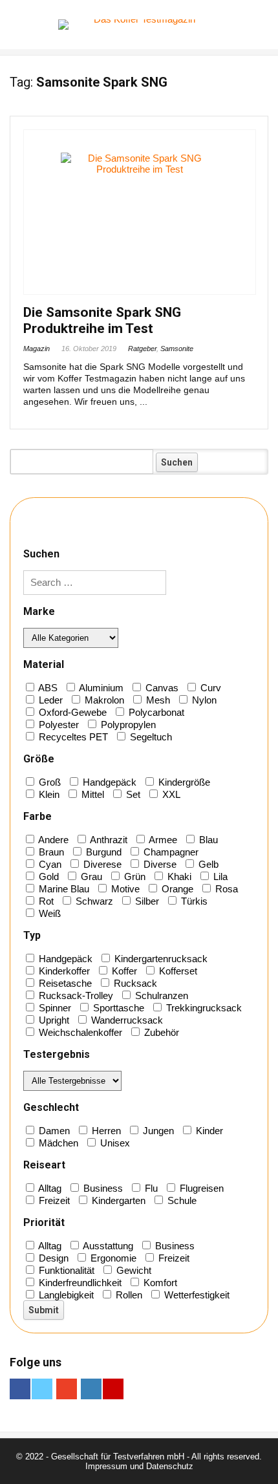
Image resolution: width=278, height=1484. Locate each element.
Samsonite (176, 348)
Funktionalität (65, 1270)
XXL (170, 794)
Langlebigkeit (65, 1294)
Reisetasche (64, 983)
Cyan (48, 864)
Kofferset (176, 970)
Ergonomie (112, 1258)
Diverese (101, 864)
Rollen (127, 1294)
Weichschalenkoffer (79, 1032)
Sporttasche (117, 1007)
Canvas (160, 687)
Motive (124, 888)
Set (131, 794)
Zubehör (160, 1032)
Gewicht (132, 1270)
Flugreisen (200, 1188)
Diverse (158, 864)
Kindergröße (183, 782)
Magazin (36, 348)
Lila (219, 876)
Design (52, 1258)
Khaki (178, 876)
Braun (50, 851)
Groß (48, 782)
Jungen (157, 1130)
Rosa (225, 888)
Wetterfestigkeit (196, 1294)
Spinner (53, 1007)
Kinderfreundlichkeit (79, 1282)
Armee (162, 839)
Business (102, 1188)
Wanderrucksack (126, 1020)
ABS (47, 687)
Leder (49, 699)
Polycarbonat (155, 712)
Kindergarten (117, 1200)
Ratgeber (142, 348)
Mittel (91, 794)
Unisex (114, 1142)
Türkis (193, 901)
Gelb (207, 864)
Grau (90, 876)
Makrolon (103, 699)
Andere (52, 839)
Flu (150, 1188)
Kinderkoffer (63, 970)
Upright (52, 1020)
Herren (105, 1130)
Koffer (123, 970)
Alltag (48, 1188)
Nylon (203, 699)
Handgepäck (108, 782)
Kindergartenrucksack (160, 958)
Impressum (106, 1466)
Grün (133, 876)
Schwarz (93, 901)
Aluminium (100, 687)
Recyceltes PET (72, 736)
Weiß (48, 913)
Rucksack (134, 983)
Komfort (159, 1282)
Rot (45, 901)
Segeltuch (149, 736)
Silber (146, 901)
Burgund (102, 851)
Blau (207, 839)
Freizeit (53, 1200)
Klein (47, 794)
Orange (176, 888)
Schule (181, 1200)
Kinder (208, 1130)
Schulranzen (160, 995)
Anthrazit (107, 839)
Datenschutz (169, 1466)
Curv (209, 687)
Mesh (157, 699)
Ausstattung (107, 1245)
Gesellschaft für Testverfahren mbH (117, 1456)
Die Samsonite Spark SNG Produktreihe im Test (102, 320)
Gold (47, 876)
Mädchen (57, 1142)
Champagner (169, 851)
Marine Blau (62, 888)
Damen (53, 1130)
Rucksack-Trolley (74, 995)
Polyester (57, 724)
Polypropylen (127, 724)
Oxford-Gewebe (71, 712)
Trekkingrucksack (203, 1007)
